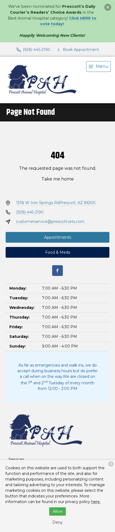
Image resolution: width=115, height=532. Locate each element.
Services (16, 459)
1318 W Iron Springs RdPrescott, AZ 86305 (55, 202)
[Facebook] (57, 270)
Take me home (57, 179)
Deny (57, 522)
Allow (58, 511)
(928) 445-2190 (30, 212)
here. (96, 501)
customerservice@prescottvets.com (50, 221)
